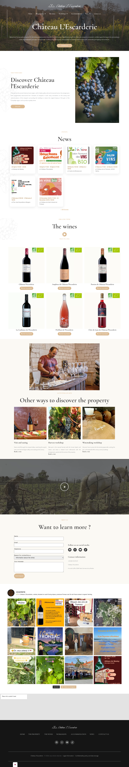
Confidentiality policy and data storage (86, 756)
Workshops (62, 14)
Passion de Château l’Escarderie (102, 284)
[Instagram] (75, 549)
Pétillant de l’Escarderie (64, 330)
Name (16, 536)
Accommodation (76, 14)
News (87, 14)
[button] (64, 486)
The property (40, 14)
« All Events (64, 210)
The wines (52, 14)
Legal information (68, 756)
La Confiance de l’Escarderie (26, 330)
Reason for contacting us (22, 555)
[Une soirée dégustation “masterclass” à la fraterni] (79, 641)
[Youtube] (80, 549)
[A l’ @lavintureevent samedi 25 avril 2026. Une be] (79, 670)
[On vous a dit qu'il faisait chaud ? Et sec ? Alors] (108, 612)
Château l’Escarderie (26, 284)
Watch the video (64, 239)
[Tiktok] (85, 549)
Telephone (17, 549)
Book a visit (17, 452)
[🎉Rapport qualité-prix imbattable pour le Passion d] (50, 612)
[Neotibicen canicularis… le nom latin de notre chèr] (21, 670)
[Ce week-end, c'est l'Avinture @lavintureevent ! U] (108, 670)
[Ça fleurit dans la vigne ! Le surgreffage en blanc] (50, 670)
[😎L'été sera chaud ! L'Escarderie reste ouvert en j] (108, 641)
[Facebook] (70, 549)
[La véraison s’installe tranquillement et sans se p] (21, 612)
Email (16, 542)
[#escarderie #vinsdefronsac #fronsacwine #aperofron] (21, 641)
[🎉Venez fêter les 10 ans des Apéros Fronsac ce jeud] (50, 641)
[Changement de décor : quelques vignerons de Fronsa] (79, 612)
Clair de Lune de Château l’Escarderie (102, 330)
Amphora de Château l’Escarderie (64, 284)
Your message (18, 561)
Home (30, 14)
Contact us (97, 14)
